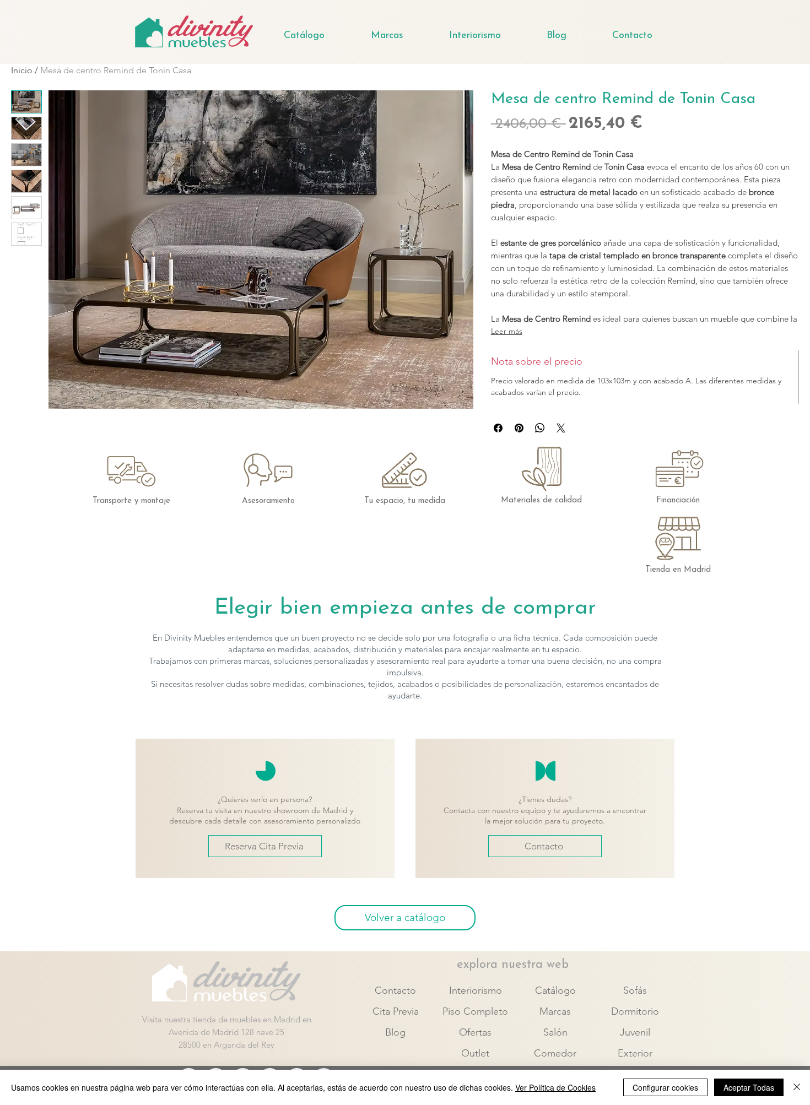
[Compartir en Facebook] (498, 428)
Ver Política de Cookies (555, 1087)
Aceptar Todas (748, 1087)
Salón (555, 1032)
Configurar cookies (665, 1087)
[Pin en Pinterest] (519, 428)
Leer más (506, 331)
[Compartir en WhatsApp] (540, 428)
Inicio (22, 70)
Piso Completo (475, 1011)
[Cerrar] (796, 1087)
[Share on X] (561, 428)
